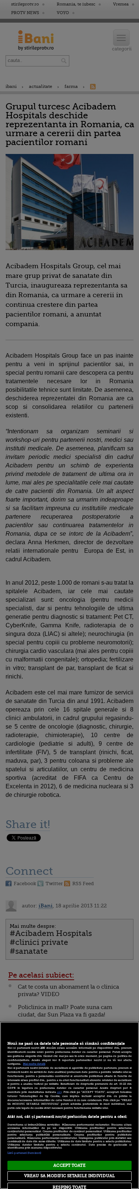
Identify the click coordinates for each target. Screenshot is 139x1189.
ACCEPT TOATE (69, 1165)
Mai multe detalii (34, 1063)
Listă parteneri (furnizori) (24, 1153)
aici (59, 1092)
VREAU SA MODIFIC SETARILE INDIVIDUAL (69, 1175)
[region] (69, 1105)
